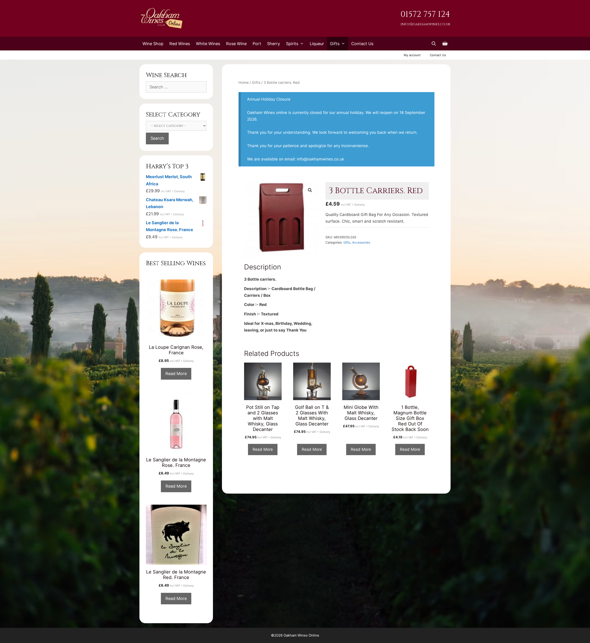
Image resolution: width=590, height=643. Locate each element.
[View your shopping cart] (445, 43)
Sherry (273, 43)
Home (244, 82)
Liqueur (317, 43)
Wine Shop (152, 43)
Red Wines (179, 43)
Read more (263, 449)
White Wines (208, 43)
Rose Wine (236, 43)
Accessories (361, 242)
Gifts (334, 43)
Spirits (292, 43)
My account (412, 55)
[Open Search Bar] (434, 43)
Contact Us (362, 43)
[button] (310, 190)
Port (257, 43)
